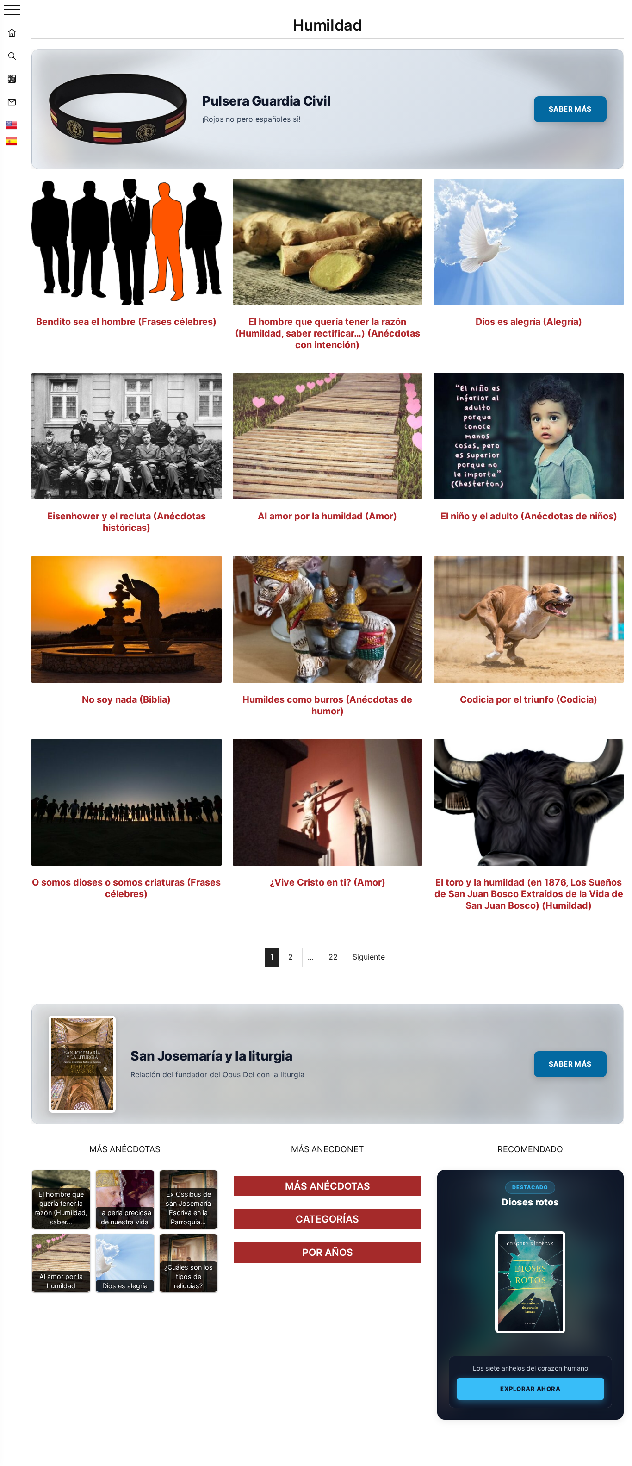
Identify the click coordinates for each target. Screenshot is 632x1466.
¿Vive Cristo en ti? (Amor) (327, 882)
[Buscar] (12, 55)
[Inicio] (12, 32)
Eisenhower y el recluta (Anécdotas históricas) (126, 522)
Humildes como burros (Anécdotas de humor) (327, 705)
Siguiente (369, 956)
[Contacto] (12, 102)
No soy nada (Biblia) (126, 699)
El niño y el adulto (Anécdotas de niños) (528, 516)
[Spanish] (12, 141)
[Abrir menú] (12, 10)
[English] (12, 125)
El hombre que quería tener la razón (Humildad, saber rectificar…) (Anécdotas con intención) (327, 333)
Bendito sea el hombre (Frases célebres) (126, 321)
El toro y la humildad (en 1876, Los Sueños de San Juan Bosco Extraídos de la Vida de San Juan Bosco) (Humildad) (528, 894)
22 (333, 956)
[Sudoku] (12, 79)
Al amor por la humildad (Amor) (327, 516)
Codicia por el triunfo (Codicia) (528, 699)
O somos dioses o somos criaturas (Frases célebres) (126, 888)
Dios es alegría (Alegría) (529, 321)
